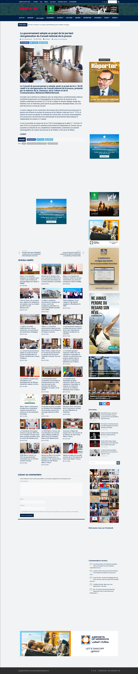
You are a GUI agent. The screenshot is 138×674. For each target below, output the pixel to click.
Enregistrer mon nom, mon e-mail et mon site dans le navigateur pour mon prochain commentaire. (50, 511)
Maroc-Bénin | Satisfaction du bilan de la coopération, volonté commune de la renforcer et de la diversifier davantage (29, 410)
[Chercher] (118, 1)
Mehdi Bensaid (53, 143)
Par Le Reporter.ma (27, 39)
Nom (22, 499)
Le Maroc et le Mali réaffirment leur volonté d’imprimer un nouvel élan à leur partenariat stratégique (29, 329)
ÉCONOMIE (50, 17)
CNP (24, 143)
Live (41, 2)
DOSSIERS (97, 17)
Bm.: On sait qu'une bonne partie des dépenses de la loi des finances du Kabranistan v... (102, 591)
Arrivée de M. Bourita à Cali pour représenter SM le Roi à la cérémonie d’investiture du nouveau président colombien (51, 279)
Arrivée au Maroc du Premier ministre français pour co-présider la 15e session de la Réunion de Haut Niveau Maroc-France (51, 458)
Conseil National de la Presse (37, 143)
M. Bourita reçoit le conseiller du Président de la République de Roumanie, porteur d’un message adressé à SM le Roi (51, 410)
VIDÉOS (114, 17)
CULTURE (69, 17)
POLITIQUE (39, 18)
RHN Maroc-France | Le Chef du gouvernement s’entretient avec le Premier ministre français (29, 458)
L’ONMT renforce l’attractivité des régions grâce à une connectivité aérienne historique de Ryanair (104, 374)
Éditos (46, 2)
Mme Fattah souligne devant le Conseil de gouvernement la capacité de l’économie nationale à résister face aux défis (51, 354)
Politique (47, 39)
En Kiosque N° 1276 (104, 59)
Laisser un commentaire (60, 39)
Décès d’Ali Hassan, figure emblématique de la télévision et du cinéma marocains (109, 442)
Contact (35, 2)
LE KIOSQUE (72, 2)
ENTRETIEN (87, 17)
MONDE (77, 17)
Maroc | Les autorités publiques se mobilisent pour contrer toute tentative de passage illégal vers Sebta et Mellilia (29, 279)
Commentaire (24, 481)
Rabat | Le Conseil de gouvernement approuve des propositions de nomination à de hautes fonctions (51, 329)
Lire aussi (53, 2)
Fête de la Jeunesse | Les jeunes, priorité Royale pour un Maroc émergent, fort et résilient (53, 24)
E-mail (22, 505)
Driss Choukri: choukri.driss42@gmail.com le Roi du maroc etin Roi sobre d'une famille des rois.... (104, 579)
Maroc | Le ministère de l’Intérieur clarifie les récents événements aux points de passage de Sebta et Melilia (72, 279)
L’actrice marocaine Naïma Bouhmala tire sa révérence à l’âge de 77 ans (109, 451)
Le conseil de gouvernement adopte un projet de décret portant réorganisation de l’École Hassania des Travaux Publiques (30, 354)
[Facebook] (102, 2)
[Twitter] (104, 2)
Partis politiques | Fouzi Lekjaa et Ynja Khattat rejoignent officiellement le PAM (72, 303)
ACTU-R (21, 17)
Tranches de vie (62, 2)
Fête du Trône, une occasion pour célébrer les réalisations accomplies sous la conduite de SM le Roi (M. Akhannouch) (29, 304)
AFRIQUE (30, 17)
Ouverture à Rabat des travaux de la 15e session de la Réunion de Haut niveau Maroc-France (72, 433)
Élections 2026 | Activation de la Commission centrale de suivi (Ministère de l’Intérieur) (72, 409)
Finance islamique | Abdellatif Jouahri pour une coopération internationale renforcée (31, 253)
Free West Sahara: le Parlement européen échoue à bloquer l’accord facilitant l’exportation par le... (103, 565)
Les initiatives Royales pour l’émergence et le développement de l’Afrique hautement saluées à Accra (29, 381)
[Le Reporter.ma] (28, 8)
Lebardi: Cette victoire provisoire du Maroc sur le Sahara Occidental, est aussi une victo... (104, 572)
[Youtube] (106, 2)
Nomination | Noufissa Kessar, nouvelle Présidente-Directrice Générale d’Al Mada (109, 425)
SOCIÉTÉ (60, 17)
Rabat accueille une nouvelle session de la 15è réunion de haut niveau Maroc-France (72, 457)
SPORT (106, 17)
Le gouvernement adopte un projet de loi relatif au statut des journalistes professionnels (70, 253)
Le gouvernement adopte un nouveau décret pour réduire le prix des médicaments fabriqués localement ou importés (72, 330)
